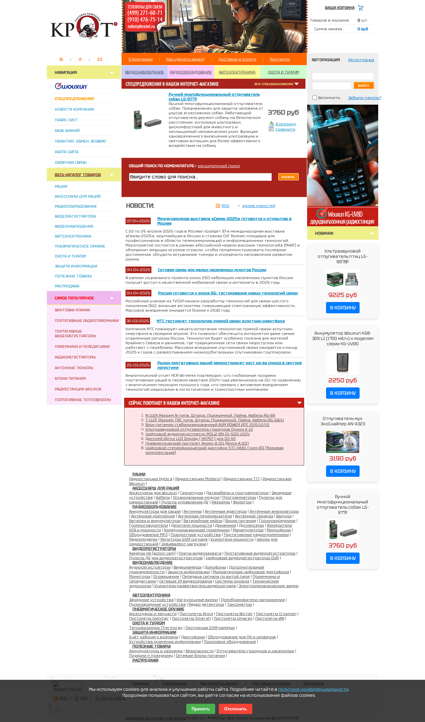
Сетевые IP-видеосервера (185, 581)
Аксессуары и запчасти (153, 613)
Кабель (163, 497)
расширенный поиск (219, 165)
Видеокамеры (188, 567)
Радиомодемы (143, 539)
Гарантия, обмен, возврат (81, 141)
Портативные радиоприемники (87, 320)
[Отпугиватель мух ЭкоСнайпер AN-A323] (342, 453)
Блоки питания (70, 378)
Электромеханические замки (268, 585)
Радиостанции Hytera (150, 478)
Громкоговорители (148, 525)
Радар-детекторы (206, 604)
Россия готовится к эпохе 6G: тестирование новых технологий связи (228, 293)
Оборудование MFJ (148, 534)
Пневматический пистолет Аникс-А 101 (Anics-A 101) (197, 443)
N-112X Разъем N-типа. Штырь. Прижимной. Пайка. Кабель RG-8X (210, 415)
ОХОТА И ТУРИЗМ (283, 72)
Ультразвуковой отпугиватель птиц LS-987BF (343, 256)
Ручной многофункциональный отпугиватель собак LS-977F (343, 504)
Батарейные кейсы (203, 520)
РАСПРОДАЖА (145, 660)
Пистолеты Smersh (191, 618)
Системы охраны (232, 581)
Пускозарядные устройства (157, 604)
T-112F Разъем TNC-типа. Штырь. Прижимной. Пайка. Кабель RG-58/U (214, 420)
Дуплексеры (251, 525)
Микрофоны (279, 530)
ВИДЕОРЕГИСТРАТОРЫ (154, 548)
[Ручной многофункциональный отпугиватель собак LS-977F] (342, 540)
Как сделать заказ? (185, 59)
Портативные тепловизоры (83, 399)
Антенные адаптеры (226, 511)
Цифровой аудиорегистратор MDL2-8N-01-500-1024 (197, 434)
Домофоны (215, 567)
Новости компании (74, 109)
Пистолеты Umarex (233, 618)
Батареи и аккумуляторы (155, 520)
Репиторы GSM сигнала (184, 539)
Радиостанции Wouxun (78, 389)
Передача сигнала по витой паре (216, 576)
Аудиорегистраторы (75, 357)
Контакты (280, 59)
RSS (225, 205)
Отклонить (235, 708)
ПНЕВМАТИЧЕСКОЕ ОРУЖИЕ (158, 609)
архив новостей (258, 205)
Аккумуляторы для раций (155, 511)
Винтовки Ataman (72, 310)
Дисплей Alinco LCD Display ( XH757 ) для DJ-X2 (190, 438)
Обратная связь (70, 162)
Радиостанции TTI (241, 478)
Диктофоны (193, 637)
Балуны (284, 516)
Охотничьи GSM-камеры (210, 627)
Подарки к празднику (151, 655)
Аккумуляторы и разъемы (156, 651)
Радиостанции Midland (197, 478)
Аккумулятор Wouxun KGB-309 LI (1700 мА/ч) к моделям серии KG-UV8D (343, 339)
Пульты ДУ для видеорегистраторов (166, 558)
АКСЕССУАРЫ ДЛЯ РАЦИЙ (155, 488)
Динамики (225, 525)
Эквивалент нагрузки (183, 544)
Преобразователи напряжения (253, 599)
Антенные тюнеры (74, 367)
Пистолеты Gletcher (149, 618)
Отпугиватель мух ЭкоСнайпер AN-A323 (342, 421)
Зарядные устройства (151, 599)
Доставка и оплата (237, 59)
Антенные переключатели (205, 516)
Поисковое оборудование (230, 641)
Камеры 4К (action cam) (152, 553)
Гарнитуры (191, 492)
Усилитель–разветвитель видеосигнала (195, 585)
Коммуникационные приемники (197, 530)
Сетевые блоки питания (200, 655)
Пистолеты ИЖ (269, 618)
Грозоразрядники (277, 520)
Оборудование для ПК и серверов (242, 637)
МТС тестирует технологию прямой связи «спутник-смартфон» (221, 321)
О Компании (140, 59)
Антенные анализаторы (274, 511)
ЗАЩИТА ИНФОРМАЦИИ (154, 632)
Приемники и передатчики (82, 346)
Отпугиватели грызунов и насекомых (255, 651)
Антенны (193, 511)
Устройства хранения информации (165, 641)
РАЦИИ (138, 474)
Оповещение (166, 576)
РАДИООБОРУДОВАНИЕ (191, 72)
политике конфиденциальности (313, 689)
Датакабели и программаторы (237, 492)
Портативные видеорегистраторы (75, 333)
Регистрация (361, 59)
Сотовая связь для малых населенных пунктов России (212, 269)
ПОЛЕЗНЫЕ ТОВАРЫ (151, 646)
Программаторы (239, 497)
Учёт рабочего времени (153, 637)
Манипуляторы (248, 530)
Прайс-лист (66, 120)
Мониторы (139, 576)
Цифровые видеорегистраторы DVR (242, 558)
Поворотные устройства (196, 534)
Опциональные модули (196, 497)
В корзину (286, 124)
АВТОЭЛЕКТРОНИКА (237, 72)
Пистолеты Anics (196, 613)
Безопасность (199, 651)
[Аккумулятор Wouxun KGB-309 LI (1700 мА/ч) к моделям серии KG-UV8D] (342, 375)
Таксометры (239, 604)
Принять (201, 708)
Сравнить (285, 129)
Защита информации (189, 571)
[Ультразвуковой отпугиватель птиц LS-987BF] (342, 289)
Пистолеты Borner (234, 613)
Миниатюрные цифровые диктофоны (251, 571)
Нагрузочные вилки (197, 599)
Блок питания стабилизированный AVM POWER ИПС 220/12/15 (207, 424)
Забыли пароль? (364, 97)
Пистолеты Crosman (276, 613)
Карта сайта (66, 152)
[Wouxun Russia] (79, 88)
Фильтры (242, 502)
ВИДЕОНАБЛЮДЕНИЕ (144, 72)
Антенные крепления (153, 516)
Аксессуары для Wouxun (153, 492)
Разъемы (221, 502)
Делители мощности (191, 525)
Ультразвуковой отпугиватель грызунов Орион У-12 (199, 429)
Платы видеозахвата (200, 553)
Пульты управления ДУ (185, 502)
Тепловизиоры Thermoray (156, 627)
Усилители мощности (232, 539)
